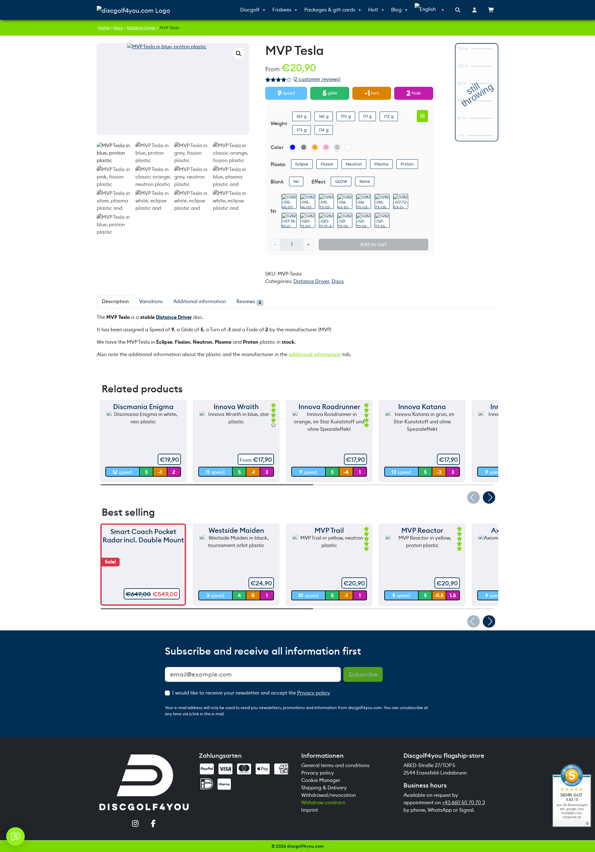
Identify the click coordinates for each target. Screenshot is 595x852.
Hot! (373, 10)
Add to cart (373, 244)
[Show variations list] (422, 116)
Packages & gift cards (329, 10)
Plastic (278, 164)
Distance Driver (141, 27)
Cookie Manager (320, 780)
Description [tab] (115, 301)
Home (104, 27)
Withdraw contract (323, 802)
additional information (315, 354)
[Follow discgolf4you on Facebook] (153, 824)
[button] (238, 53)
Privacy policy (313, 693)
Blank (277, 182)
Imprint (309, 810)
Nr (273, 211)
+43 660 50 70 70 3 (463, 802)
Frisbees (281, 10)
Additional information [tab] (199, 301)
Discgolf (249, 10)
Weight (279, 123)
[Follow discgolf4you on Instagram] (135, 824)
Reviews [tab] (248, 301)
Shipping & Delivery (324, 787)
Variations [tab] (151, 301)
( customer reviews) (316, 79)
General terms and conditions (335, 765)
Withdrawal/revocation (328, 795)
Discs (118, 27)
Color (277, 147)
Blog (396, 10)
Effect (318, 182)
